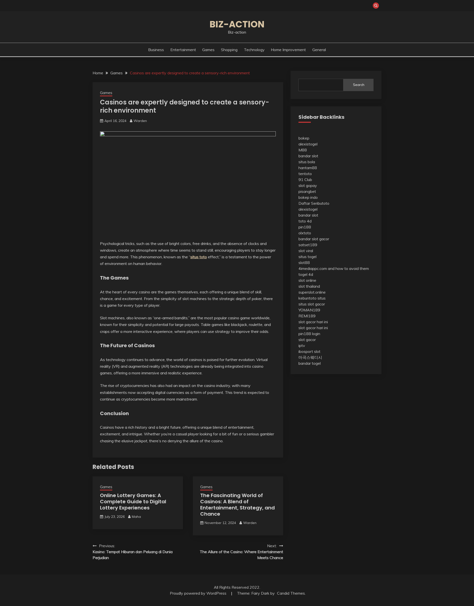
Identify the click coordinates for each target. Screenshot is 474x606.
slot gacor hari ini (313, 321)
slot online (307, 280)
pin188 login (309, 333)
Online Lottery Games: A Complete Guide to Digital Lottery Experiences (133, 501)
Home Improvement (288, 49)
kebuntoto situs (312, 298)
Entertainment (183, 49)
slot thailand (309, 286)
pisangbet (307, 191)
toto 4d (305, 221)
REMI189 (307, 315)
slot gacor (307, 339)
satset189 (307, 244)
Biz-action (237, 24)
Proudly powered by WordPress (198, 593)
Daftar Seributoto (313, 203)
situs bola (306, 161)
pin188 (304, 226)
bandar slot (308, 155)
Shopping (229, 49)
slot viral (305, 250)
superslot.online (312, 292)
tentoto (305, 173)
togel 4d (305, 274)
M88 (302, 149)
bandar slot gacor (313, 238)
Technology (254, 49)
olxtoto (304, 232)
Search (358, 84)
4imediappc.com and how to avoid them (333, 268)
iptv (301, 345)
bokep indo (308, 197)
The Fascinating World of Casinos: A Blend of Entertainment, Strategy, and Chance (237, 504)
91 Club (305, 179)
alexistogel (307, 143)
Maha (136, 516)
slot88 (304, 262)
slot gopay (307, 185)
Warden (140, 121)
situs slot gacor (311, 304)
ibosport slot (309, 351)
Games (208, 49)
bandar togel (309, 363)
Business (156, 49)
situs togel (307, 256)
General (319, 49)
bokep (303, 138)
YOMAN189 (309, 309)
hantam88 (307, 167)
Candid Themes (291, 593)
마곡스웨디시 (310, 357)
